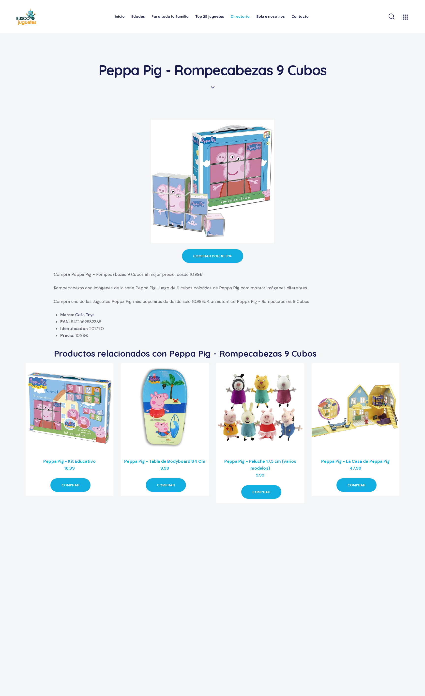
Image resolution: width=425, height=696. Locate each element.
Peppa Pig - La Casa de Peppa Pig (355, 461)
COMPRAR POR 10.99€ (212, 256)
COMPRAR (70, 485)
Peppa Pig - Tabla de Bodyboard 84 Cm (164, 461)
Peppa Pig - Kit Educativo (69, 461)
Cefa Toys (84, 314)
